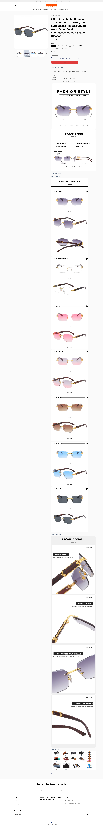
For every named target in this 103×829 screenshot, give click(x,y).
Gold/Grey (81, 45)
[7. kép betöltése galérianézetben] (41, 53)
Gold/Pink (64, 48)
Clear (59, 45)
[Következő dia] (46, 53)
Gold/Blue (66, 45)
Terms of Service (17, 802)
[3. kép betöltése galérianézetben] (34, 53)
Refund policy (17, 804)
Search (15, 800)
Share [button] (53, 773)
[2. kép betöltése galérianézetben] (27, 53)
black (53, 45)
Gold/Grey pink (55, 48)
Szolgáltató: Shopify (56, 824)
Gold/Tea (74, 45)
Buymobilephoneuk (49, 824)
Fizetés (64, 62)
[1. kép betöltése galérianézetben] (20, 53)
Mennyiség (53, 51)
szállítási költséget (55, 41)
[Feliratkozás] (61, 791)
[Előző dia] (15, 53)
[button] (15, 5)
